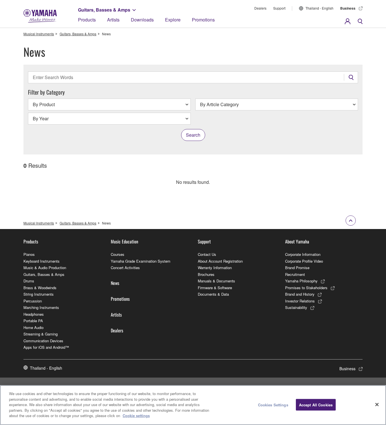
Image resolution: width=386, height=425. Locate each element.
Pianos (29, 254)
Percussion (32, 301)
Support (279, 8)
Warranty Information (215, 267)
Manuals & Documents (216, 281)
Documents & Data (213, 294)
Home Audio (33, 327)
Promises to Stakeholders (306, 287)
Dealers (260, 8)
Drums (28, 281)
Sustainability (296, 307)
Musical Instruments (38, 33)
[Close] (377, 404)
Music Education (124, 241)
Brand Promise (297, 267)
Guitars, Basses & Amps (104, 9)
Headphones (33, 314)
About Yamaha (297, 241)
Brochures (206, 274)
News (115, 283)
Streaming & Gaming (40, 334)
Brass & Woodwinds (40, 287)
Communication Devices (43, 340)
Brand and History (300, 294)
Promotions (203, 19)
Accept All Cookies (316, 404)
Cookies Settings (273, 404)
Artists (113, 19)
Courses (117, 254)
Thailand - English (319, 8)
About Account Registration (220, 261)
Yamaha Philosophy (301, 281)
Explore (173, 19)
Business (347, 8)
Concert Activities (125, 267)
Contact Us (207, 254)
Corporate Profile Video (304, 261)
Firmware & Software (215, 287)
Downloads (142, 19)
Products (87, 19)
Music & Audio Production (44, 267)
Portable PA (33, 320)
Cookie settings (136, 415)
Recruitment (295, 274)
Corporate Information (302, 254)
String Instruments (38, 294)
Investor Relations (300, 301)
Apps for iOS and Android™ (46, 347)
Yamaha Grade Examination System (140, 261)
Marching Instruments (41, 307)
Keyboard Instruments (41, 261)
